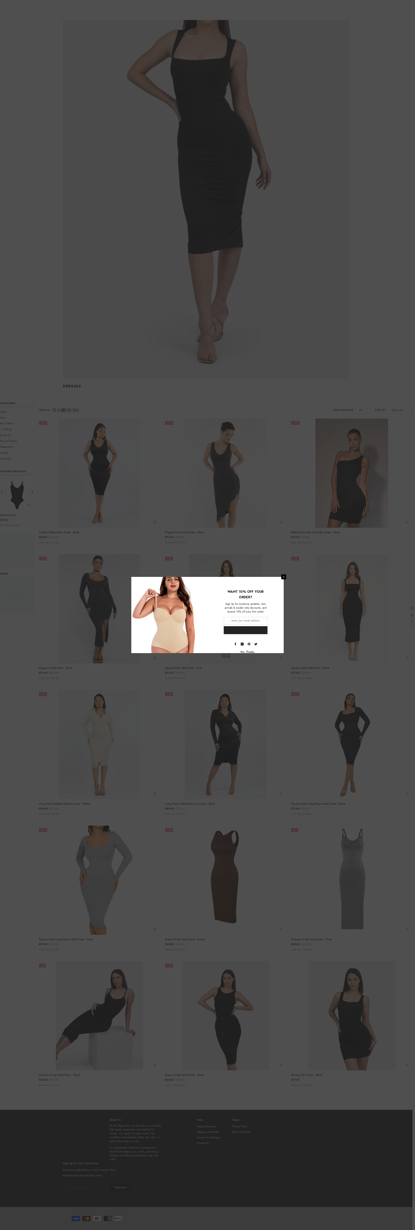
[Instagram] (242, 644)
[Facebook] (235, 644)
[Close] (283, 576)
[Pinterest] (249, 644)
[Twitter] (255, 644)
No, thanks (247, 652)
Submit (245, 630)
